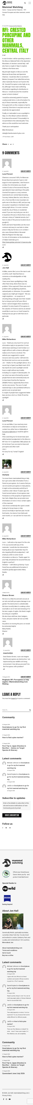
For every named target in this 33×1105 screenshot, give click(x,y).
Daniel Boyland (12, 774)
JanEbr (9, 786)
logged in (14, 698)
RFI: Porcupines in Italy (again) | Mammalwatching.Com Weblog (15, 681)
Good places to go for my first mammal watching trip (14, 728)
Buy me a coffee (7, 955)
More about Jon (7, 942)
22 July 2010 (5, 472)
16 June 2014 (6, 650)
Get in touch (6, 953)
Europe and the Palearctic (14, 10)
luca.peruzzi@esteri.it (9, 432)
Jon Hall (5, 268)
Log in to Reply (26, 171)
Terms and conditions (9, 950)
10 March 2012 (5, 592)
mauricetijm (8, 653)
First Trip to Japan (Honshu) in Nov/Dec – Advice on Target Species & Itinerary (14, 748)
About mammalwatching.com (12, 948)
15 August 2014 (6, 677)
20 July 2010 (5, 26)
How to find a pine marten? (12, 737)
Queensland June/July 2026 (13, 1073)
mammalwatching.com (21, 1093)
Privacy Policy (6, 1095)
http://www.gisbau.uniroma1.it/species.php (16, 242)
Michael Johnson (13, 763)
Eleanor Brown (8, 595)
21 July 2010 (5, 171)
